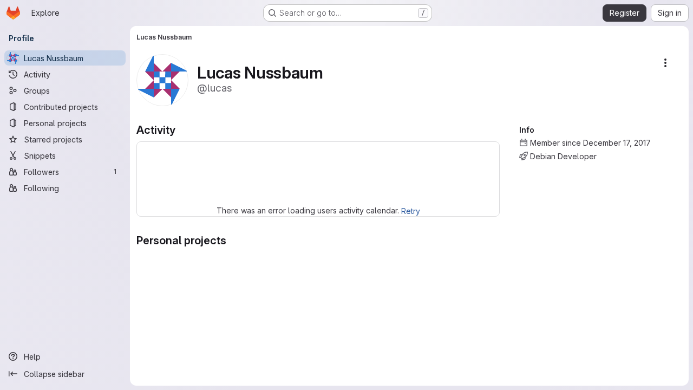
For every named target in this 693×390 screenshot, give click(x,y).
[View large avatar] (162, 79)
